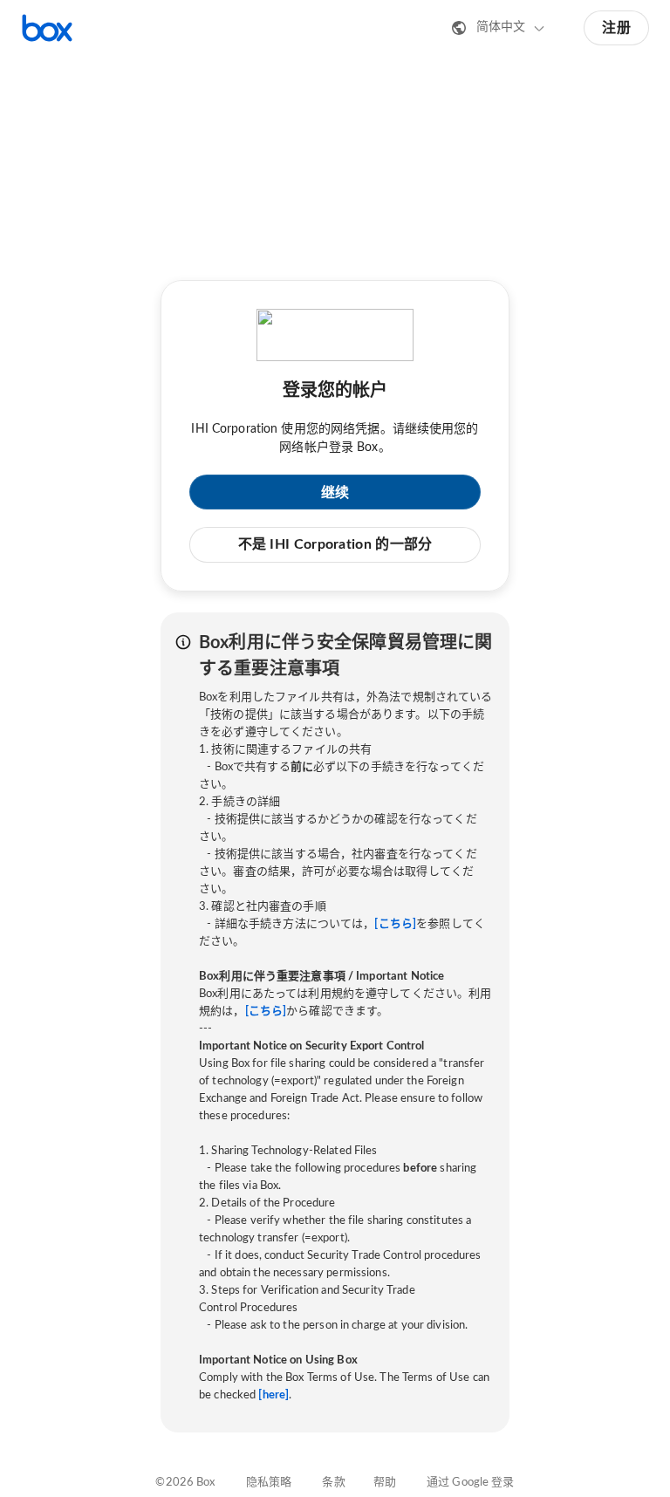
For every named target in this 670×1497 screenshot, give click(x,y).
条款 (333, 1482)
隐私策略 (269, 1482)
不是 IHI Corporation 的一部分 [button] (335, 544)
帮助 (384, 1482)
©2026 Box (185, 1482)
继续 (335, 493)
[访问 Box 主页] (47, 28)
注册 (616, 28)
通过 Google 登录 (471, 1482)
